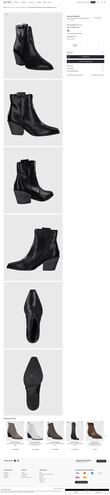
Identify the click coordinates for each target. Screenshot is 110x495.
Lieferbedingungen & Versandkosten (46, 474)
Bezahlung (41, 475)
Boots (17, 7)
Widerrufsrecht (42, 478)
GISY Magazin (6, 474)
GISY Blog (6, 472)
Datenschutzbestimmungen (58, 488)
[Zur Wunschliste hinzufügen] (103, 52)
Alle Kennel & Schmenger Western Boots (75, 74)
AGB (40, 472)
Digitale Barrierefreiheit (26, 477)
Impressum (41, 482)
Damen (12, 7)
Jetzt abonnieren (101, 461)
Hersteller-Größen (70, 38)
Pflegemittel (6, 475)
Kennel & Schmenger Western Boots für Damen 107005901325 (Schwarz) (42, 7)
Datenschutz (41, 480)
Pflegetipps (6, 477)
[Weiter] (105, 436)
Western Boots (23, 7)
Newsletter (24, 475)
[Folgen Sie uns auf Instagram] (17, 461)
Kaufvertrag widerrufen (81, 482)
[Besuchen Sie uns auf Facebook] (14, 461)
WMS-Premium (25, 474)
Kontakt (41, 477)
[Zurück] (5, 436)
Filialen (23, 472)
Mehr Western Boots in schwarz (98, 74)
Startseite (7, 7)
